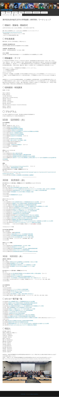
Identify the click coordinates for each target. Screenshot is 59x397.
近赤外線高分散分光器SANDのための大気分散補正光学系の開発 (25, 251)
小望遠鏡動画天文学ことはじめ (16, 194)
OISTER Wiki (44, 12)
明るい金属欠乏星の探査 (17, 153)
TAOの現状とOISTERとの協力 (16, 274)
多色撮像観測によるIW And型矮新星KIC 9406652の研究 (25, 207)
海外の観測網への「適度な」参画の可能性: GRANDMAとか (22, 293)
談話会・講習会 (18, 14)
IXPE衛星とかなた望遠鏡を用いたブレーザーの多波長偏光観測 (24, 210)
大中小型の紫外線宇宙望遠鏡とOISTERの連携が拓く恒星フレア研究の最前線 (26, 273)
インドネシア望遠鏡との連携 (16, 292)
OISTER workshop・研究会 (7, 14)
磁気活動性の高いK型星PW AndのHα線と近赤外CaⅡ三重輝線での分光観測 (22, 317)
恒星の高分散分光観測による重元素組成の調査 (22, 154)
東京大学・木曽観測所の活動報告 (16, 132)
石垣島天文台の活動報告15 (16, 144)
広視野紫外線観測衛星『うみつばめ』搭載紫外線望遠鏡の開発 (25, 248)
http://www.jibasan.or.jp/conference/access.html (12, 32)
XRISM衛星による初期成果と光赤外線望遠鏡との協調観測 (22, 175)
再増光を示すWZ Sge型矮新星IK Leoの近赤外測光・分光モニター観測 (23, 261)
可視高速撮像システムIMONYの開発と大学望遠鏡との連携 (22, 191)
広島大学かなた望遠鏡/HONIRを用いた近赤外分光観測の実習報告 (24, 218)
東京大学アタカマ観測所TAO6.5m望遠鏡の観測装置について (22, 276)
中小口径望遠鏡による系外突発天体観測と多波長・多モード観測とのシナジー (26, 277)
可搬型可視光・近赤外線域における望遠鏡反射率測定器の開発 (24, 204)
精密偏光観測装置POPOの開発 (17, 167)
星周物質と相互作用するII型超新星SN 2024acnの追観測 (24, 156)
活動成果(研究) (28, 12)
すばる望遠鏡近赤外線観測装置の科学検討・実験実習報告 (22, 235)
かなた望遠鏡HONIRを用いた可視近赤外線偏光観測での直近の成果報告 (25, 216)
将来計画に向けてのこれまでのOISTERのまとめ (20, 290)
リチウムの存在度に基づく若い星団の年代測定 (21, 212)
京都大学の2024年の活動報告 (16, 138)
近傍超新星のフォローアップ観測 (16, 263)
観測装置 (21, 12)
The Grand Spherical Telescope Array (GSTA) (19, 166)
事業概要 (8, 12)
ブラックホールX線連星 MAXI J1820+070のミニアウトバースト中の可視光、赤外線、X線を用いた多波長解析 (34, 188)
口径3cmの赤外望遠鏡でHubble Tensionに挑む (19, 187)
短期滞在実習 (17, 232)
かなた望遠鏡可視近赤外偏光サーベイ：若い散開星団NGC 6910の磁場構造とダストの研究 (30, 206)
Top (3, 12)
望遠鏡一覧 (15, 12)
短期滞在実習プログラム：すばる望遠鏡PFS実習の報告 (22, 234)
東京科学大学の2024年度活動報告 (17, 134)
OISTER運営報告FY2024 (15, 127)
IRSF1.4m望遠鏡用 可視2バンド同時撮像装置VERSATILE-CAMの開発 (25, 201)
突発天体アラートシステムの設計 (18, 247)
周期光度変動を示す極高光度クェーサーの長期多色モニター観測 (22, 264)
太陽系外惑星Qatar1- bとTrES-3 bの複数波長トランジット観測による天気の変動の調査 (30, 190)
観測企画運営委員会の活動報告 (17, 128)
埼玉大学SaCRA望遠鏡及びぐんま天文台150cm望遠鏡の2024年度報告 (25, 131)
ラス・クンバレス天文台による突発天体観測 (19, 289)
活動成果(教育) (36, 12)
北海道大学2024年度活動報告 (17, 129)
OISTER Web (6, 9)
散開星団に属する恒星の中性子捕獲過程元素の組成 (22, 219)
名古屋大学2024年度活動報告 (16, 135)
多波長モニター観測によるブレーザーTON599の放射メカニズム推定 (26, 209)
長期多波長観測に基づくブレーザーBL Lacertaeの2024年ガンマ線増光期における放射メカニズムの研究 (32, 220)
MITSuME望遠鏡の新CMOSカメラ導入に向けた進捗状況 (28, 215)
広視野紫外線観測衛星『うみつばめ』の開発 (21, 245)
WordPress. (36, 394)
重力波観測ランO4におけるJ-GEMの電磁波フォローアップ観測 (22, 266)
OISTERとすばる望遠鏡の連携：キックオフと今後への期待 (22, 236)
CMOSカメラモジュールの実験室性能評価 (21, 249)
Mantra (32, 394)
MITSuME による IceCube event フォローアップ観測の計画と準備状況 (27, 222)
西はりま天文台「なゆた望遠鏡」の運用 (18, 140)
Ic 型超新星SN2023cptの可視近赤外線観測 (20, 213)
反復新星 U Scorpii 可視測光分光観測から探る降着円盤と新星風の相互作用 (26, 203)
